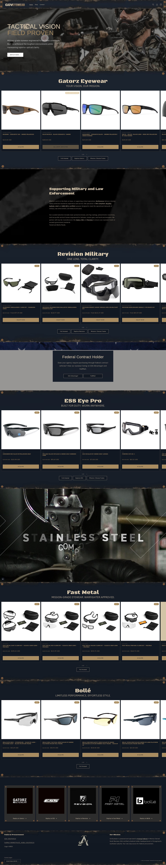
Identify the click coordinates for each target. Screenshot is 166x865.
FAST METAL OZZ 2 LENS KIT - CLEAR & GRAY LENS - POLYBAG (60, 646)
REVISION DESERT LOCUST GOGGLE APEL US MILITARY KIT (100, 308)
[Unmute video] (3, 579)
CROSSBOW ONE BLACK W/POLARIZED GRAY (17, 454)
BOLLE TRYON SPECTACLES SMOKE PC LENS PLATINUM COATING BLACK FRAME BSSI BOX (140, 743)
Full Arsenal (64, 158)
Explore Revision (79, 331)
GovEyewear (146, 860)
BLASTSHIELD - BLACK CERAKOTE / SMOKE (57, 134)
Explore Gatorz (79, 158)
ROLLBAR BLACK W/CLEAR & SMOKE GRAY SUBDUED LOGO (59, 454)
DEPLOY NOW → (15, 55)
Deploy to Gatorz (18, 818)
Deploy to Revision (82, 818)
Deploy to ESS (50, 818)
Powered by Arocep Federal (156, 860)
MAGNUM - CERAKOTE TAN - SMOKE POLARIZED (18, 134)
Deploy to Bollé (145, 818)
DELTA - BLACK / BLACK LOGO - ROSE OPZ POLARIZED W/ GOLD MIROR (139, 135)
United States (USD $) (11, 861)
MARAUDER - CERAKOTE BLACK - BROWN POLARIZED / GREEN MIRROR (100, 135)
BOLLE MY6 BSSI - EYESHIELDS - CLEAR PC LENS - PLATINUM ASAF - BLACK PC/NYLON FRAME (19, 743)
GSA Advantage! (73, 376)
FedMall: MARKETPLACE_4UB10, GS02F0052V (19, 842)
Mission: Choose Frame (97, 158)
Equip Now (21, 320)
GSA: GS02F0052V (10, 838)
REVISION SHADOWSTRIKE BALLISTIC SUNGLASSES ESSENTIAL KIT (60, 308)
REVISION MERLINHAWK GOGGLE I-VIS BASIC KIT (138, 307)
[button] (153, 4)
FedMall (93, 376)
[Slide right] (87, 154)
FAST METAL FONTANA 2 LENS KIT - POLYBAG (137, 645)
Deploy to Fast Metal (113, 818)
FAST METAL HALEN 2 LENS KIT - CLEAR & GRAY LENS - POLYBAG (100, 646)
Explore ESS (79, 478)
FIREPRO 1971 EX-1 (128, 454)
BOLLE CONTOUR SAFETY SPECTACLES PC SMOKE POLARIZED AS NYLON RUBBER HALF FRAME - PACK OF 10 (100, 744)
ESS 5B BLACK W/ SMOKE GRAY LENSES (95, 454)
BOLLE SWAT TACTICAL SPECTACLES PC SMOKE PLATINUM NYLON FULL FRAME (58, 743)
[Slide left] (79, 154)
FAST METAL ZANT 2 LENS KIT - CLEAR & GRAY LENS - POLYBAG (20, 646)
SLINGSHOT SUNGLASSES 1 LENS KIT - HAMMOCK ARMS (19, 308)
